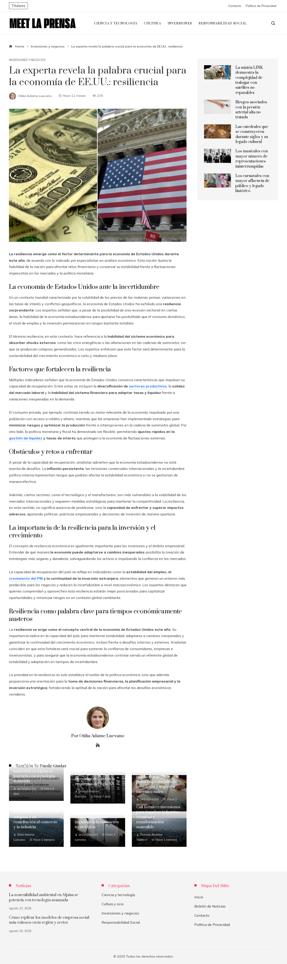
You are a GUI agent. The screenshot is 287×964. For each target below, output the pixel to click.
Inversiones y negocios (27, 59)
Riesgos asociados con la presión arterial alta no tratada (251, 110)
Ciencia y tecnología (118, 895)
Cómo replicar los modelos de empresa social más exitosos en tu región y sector (49, 920)
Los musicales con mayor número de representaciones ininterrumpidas (251, 159)
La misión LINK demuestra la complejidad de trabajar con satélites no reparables (249, 80)
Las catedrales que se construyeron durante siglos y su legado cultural (251, 134)
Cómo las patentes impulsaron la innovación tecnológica (97, 822)
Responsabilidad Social (121, 922)
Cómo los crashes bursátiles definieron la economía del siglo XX (95, 779)
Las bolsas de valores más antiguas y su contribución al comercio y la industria (36, 820)
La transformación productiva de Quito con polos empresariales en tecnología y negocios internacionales (157, 781)
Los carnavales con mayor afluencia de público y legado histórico (252, 183)
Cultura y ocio (113, 904)
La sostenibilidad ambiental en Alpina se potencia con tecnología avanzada (34, 774)
